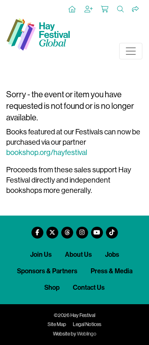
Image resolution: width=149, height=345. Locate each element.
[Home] (72, 9)
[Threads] (67, 229)
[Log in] (89, 9)
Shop (52, 287)
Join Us (41, 254)
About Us (78, 254)
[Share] (136, 9)
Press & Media (111, 271)
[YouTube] (96, 229)
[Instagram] (81, 229)
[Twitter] (52, 229)
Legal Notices (87, 324)
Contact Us (89, 287)
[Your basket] (105, 9)
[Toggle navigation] (130, 51)
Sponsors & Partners (47, 271)
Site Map (57, 324)
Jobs (112, 254)
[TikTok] (111, 229)
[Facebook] (37, 229)
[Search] (121, 9)
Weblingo (86, 334)
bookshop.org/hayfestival (46, 152)
